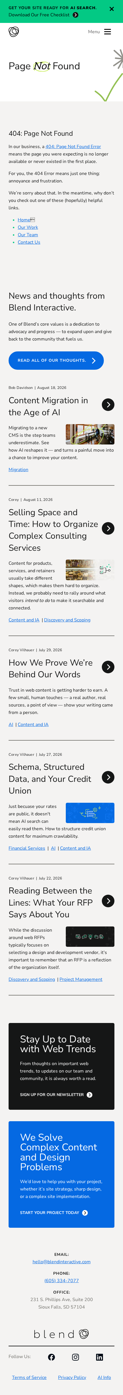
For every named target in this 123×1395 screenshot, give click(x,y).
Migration (18, 470)
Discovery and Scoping (67, 620)
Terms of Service (29, 1377)
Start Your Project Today (49, 1212)
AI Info (104, 1377)
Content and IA (24, 620)
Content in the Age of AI (48, 406)
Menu (94, 32)
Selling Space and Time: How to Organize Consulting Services (53, 530)
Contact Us (29, 242)
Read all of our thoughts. (52, 360)
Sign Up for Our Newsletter (52, 1094)
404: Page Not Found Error (73, 146)
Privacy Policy (72, 1377)
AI (11, 724)
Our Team (28, 235)
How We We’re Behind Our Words (51, 668)
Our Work (28, 227)
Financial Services (27, 848)
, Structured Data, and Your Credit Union (50, 779)
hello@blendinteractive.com (62, 1262)
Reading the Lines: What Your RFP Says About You (51, 902)
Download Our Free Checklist (39, 15)
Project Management (80, 979)
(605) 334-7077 (61, 1281)
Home (24, 220)
